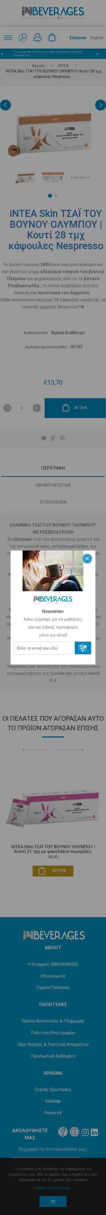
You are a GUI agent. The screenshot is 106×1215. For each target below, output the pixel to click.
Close (87, 558)
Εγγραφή (83, 648)
